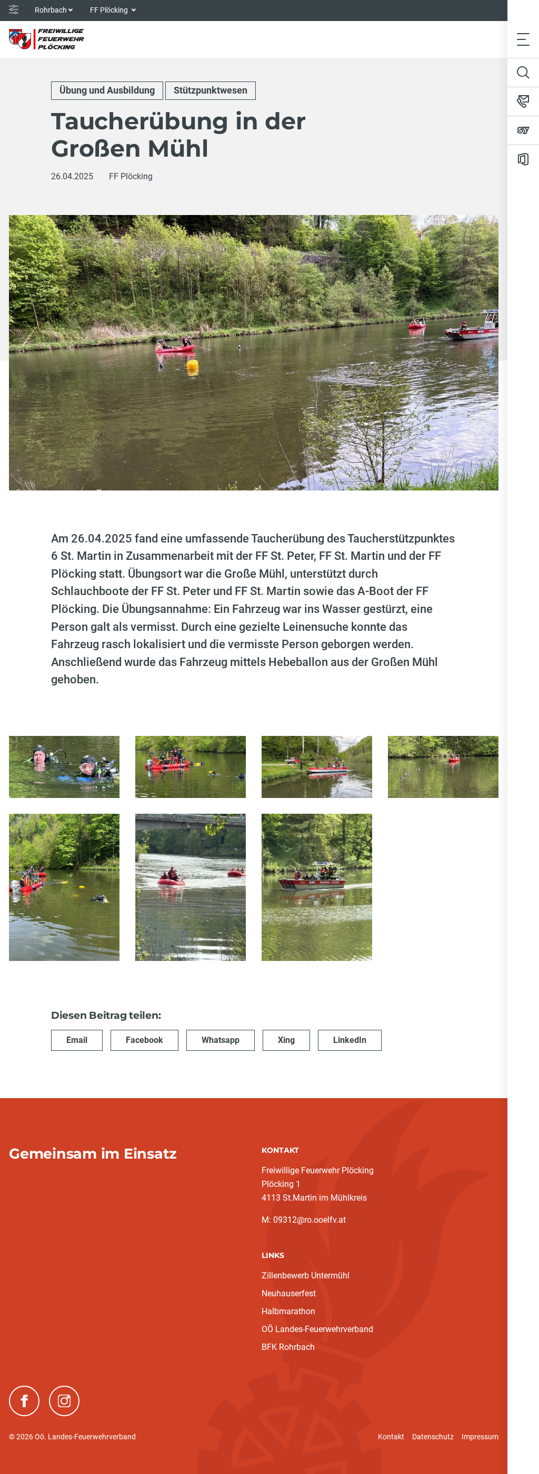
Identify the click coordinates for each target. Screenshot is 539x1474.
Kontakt (391, 1436)
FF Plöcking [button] (109, 10)
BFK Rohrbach (288, 1347)
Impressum (480, 1436)
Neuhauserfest (289, 1293)
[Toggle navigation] (523, 39)
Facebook (144, 1040)
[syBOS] (523, 130)
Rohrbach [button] (51, 10)
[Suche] (523, 72)
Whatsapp (220, 1040)
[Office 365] (523, 159)
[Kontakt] (523, 101)
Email (76, 1040)
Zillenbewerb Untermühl (306, 1276)
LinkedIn (349, 1040)
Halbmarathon (288, 1311)
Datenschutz (433, 1436)
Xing (286, 1040)
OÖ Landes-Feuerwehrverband (317, 1329)
